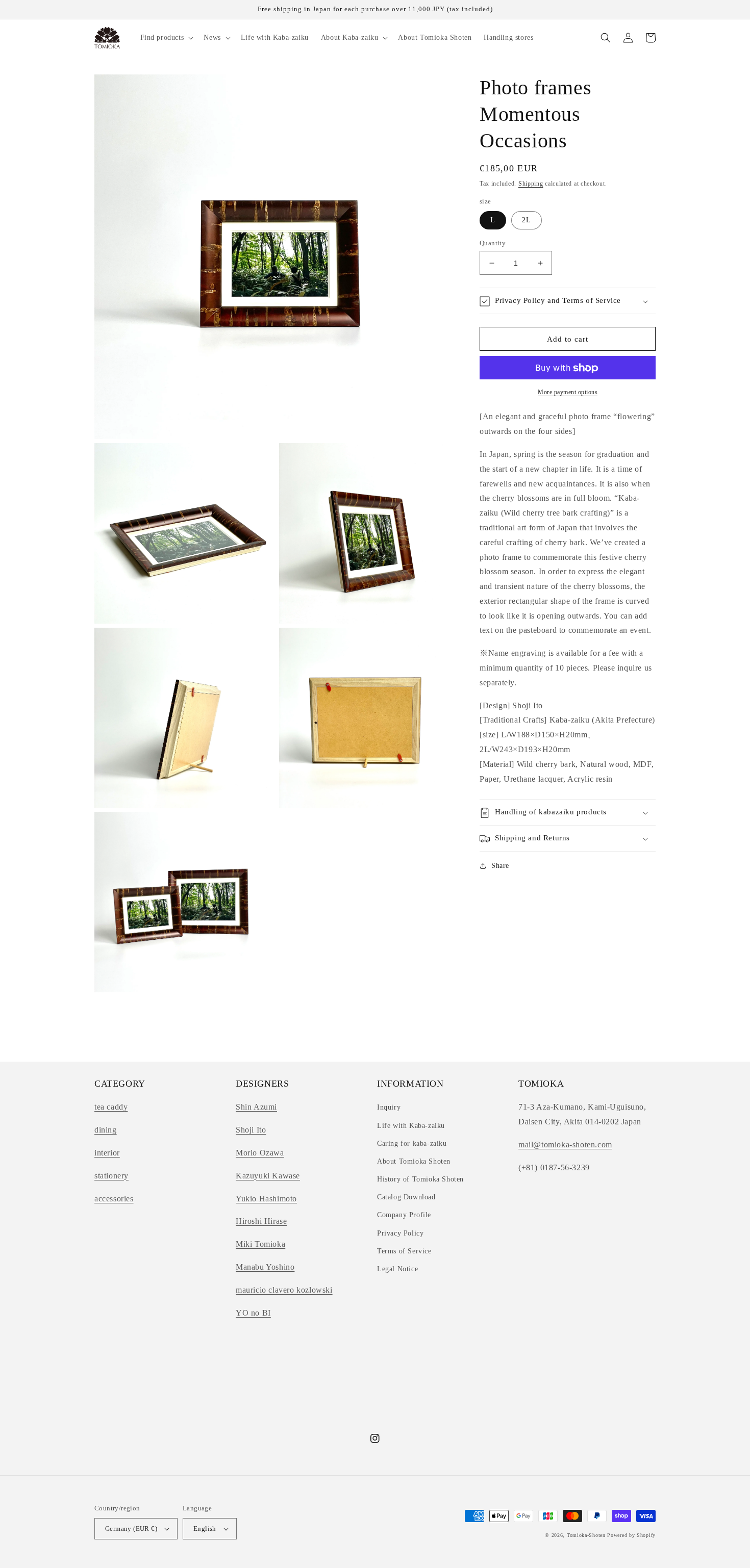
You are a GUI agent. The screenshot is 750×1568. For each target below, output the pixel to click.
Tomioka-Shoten (586, 1535)
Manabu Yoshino (265, 1267)
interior (107, 1152)
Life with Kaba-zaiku (411, 1125)
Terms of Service (404, 1251)
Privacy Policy (400, 1233)
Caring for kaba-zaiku (412, 1143)
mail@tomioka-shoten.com (565, 1144)
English (204, 1528)
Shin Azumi (256, 1106)
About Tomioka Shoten (414, 1161)
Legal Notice (397, 1269)
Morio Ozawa (260, 1152)
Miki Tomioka (260, 1244)
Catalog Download (406, 1197)
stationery (111, 1175)
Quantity (493, 243)
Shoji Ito (251, 1129)
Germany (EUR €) (131, 1528)
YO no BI (253, 1312)
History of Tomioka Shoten (420, 1179)
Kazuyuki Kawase (268, 1175)
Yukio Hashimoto (266, 1198)
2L (526, 220)
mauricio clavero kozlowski (284, 1290)
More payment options (567, 392)
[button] (166, 37)
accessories (114, 1198)
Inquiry (389, 1107)
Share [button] (500, 866)
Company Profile (404, 1215)
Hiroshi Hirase (261, 1221)
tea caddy (111, 1106)
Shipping (530, 183)
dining (105, 1129)
